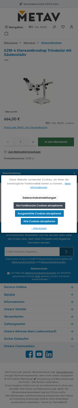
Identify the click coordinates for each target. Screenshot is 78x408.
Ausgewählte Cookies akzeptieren (39, 213)
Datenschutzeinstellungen (39, 197)
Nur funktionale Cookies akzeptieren (39, 205)
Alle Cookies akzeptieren (39, 221)
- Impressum (39, 228)
